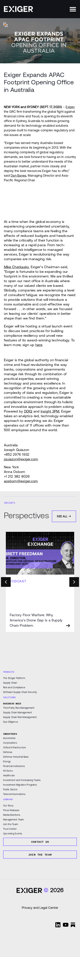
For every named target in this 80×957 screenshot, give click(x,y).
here (38, 345)
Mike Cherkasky (16, 267)
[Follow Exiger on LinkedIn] (58, 925)
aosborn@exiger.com (21, 481)
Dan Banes (18, 175)
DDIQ (28, 411)
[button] (73, 9)
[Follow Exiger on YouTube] (66, 925)
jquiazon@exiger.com (21, 459)
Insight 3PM (50, 411)
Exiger (70, 107)
